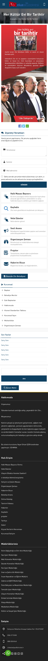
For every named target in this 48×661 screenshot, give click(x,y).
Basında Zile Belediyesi (15, 276)
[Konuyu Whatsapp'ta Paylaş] (27, 126)
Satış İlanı (5, 340)
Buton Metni (11, 388)
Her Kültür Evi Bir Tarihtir (28, 19)
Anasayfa (13, 19)
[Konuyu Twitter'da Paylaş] (23, 126)
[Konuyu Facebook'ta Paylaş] (19, 126)
